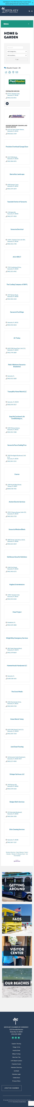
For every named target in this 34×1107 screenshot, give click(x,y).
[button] (5, 67)
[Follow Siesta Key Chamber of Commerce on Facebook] (13, 1038)
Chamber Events (16, 1064)
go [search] (17, 59)
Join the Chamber (11, 1088)
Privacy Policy (16, 1081)
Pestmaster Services (12, 91)
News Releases (20, 852)
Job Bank (16, 1071)
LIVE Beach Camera (16, 1060)
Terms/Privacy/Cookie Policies (19, 1101)
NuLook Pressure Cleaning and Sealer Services (16, 126)
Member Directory (16, 1067)
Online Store (16, 1077)
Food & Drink (16, 1050)
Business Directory (10, 852)
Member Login (16, 1074)
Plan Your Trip (16, 1057)
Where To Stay (16, 1054)
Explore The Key (16, 1043)
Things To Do (16, 1047)
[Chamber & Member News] (7, 104)
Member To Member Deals (18, 854)
